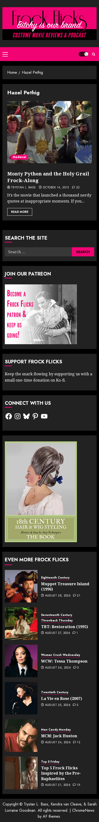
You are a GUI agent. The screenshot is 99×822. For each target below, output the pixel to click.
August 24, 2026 (58, 742)
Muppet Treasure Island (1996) (65, 586)
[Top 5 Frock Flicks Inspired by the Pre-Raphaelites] (21, 773)
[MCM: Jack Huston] (21, 735)
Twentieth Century (54, 692)
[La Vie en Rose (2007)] (21, 698)
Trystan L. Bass (23, 188)
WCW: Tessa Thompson (64, 661)
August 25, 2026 (57, 705)
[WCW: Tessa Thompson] (21, 661)
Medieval (19, 157)
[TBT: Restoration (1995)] (21, 623)
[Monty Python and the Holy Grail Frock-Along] (49, 132)
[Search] (94, 54)
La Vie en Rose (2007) (61, 698)
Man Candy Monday (56, 730)
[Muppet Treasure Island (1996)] (21, 586)
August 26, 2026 (58, 668)
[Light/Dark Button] (83, 54)
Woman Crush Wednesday (60, 655)
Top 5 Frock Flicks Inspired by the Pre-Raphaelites (61, 773)
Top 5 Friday (50, 762)
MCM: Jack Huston (59, 735)
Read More (19, 212)
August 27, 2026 (57, 633)
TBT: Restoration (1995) (64, 626)
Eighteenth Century (55, 578)
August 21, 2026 (57, 785)
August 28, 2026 (58, 596)
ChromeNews (83, 810)
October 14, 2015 (56, 188)
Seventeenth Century (56, 615)
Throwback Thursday (57, 621)
